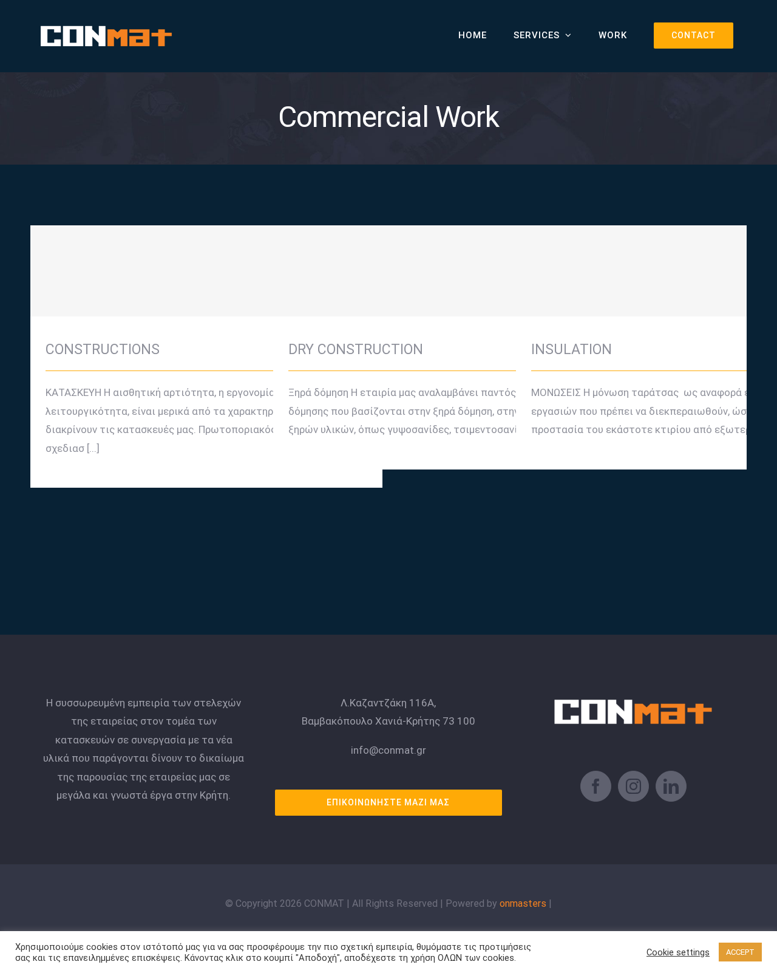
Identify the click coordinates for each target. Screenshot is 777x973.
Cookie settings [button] (678, 952)
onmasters (523, 903)
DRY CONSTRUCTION (449, 260)
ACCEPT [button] (740, 952)
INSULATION (692, 260)
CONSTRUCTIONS (207, 260)
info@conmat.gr (388, 750)
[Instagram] (633, 786)
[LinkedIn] (671, 786)
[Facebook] (595, 786)
